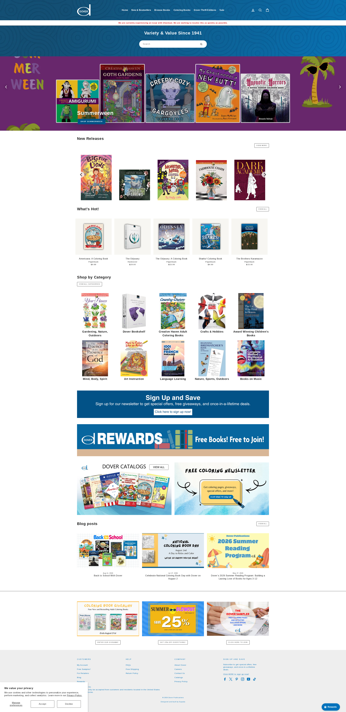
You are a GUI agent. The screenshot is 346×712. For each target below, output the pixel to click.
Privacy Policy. (74, 695)
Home (125, 10)
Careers (178, 669)
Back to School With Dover (108, 575)
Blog (79, 677)
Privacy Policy (181, 682)
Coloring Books (182, 10)
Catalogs (178, 677)
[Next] (265, 175)
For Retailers (83, 673)
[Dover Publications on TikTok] (254, 679)
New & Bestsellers (141, 10)
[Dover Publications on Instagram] (242, 679)
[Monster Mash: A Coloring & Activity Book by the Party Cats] (173, 199)
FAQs (128, 665)
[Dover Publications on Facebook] (225, 679)
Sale (221, 10)
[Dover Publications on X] (230, 679)
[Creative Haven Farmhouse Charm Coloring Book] (211, 199)
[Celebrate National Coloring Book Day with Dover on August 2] (173, 550)
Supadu (182, 702)
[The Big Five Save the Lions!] (96, 199)
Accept (42, 704)
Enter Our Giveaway (108, 642)
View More (261, 145)
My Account (82, 665)
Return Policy (132, 673)
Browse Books (162, 10)
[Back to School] (173, 93)
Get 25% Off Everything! (173, 642)
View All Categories (89, 284)
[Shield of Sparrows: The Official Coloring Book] (134, 199)
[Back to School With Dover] (108, 550)
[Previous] (81, 175)
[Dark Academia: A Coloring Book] (249, 199)
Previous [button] (6, 86)
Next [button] (340, 86)
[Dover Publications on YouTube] (248, 679)
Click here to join (238, 642)
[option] (173, 23)
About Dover (180, 665)
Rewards (81, 682)
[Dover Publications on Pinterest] (236, 679)
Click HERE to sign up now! (236, 674)
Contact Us (179, 673)
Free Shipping (132, 669)
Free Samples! (84, 669)
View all (262, 209)
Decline (69, 704)
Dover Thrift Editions (205, 10)
